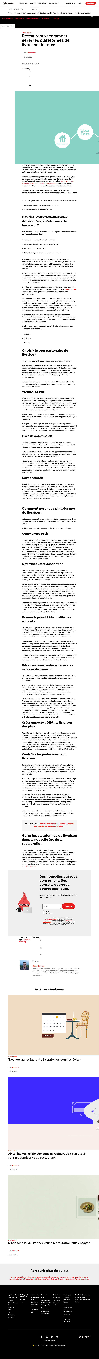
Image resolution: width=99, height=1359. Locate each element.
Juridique (66, 1317)
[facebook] (41, 1336)
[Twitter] (30, 79)
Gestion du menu (82, 1277)
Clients (66, 1305)
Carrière (66, 1302)
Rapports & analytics (53, 1279)
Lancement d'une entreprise (20, 1279)
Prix (9, 1312)
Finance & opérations (38, 1277)
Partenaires (57, 1295)
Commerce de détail (33, 19)
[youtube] (57, 1336)
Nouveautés (34, 1279)
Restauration (19, 19)
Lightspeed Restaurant (24, 1296)
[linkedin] (52, 1336)
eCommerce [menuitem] (42, 3)
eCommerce (46, 19)
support (64, 1279)
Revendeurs (56, 1298)
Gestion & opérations (53, 1277)
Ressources (45, 1295)
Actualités (67, 1314)
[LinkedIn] (30, 86)
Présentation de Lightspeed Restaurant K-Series (82, 1300)
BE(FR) (37, 1345)
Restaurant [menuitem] (23, 3)
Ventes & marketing (24, 941)
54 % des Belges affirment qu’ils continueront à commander (48, 182)
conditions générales (51, 919)
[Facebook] (30, 72)
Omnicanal (11, 1315)
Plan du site (44, 1345)
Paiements (42, 1279)
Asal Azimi (15, 1067)
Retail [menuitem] (32, 3)
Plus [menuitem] (79, 3)
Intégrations (56, 1300)
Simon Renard (31, 53)
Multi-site (10, 1317)
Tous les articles (7, 19)
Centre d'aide (35, 1309)
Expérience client (24, 1277)
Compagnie (56, 19)
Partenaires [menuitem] (53, 3)
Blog (42, 1298)
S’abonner (68, 906)
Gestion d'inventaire (68, 1277)
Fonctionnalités (12, 1298)
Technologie (71, 1279)
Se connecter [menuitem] (70, 3)
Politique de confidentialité (57, 1345)
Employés (14, 1277)
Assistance (34, 1307)
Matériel (10, 1300)
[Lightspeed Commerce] (8, 3)
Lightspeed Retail (13, 1295)
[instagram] (47, 1336)
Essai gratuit (91, 3)
